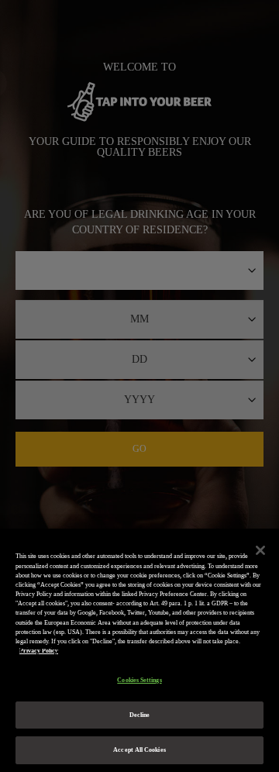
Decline (139, 715)
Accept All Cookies (139, 749)
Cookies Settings (139, 680)
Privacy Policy (38, 650)
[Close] (260, 550)
